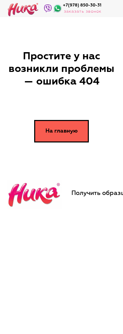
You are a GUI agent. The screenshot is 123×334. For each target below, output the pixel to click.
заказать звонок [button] (82, 12)
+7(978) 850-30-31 (82, 5)
